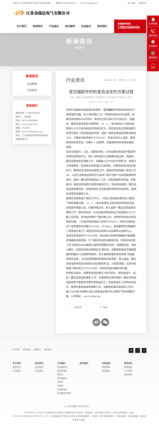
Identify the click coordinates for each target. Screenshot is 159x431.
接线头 (60, 374)
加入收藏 (131, 3)
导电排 (60, 386)
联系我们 (142, 3)
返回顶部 (78, 307)
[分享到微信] (105, 322)
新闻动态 (27, 349)
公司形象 (17, 371)
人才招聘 (128, 371)
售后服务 (106, 371)
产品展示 (54, 26)
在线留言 (86, 26)
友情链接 (128, 367)
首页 (115, 80)
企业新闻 (32, 84)
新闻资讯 (38, 26)
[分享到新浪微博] (96, 322)
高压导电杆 (62, 371)
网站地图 (128, 374)
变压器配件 (109, 109)
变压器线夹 (62, 367)
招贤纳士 (37, 349)
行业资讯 (32, 90)
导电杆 (60, 382)
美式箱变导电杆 (64, 393)
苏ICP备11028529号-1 (78, 406)
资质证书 (17, 367)
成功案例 (70, 26)
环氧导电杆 (62, 389)
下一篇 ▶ (103, 307)
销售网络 (106, 367)
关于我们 (22, 26)
